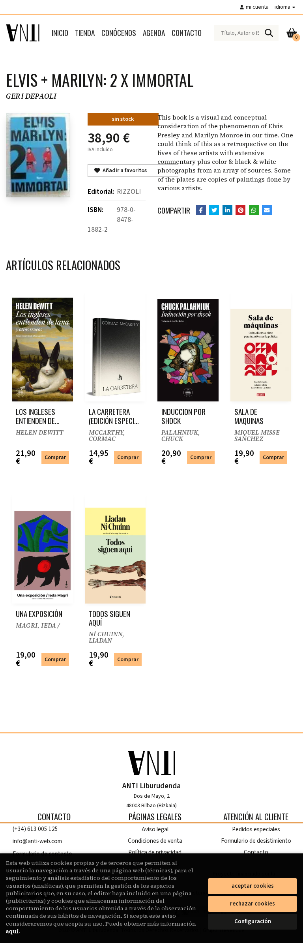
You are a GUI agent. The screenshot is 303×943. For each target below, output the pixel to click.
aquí (12, 931)
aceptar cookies (253, 886)
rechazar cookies (252, 904)
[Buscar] (269, 33)
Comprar (55, 457)
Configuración (252, 921)
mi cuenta (257, 7)
